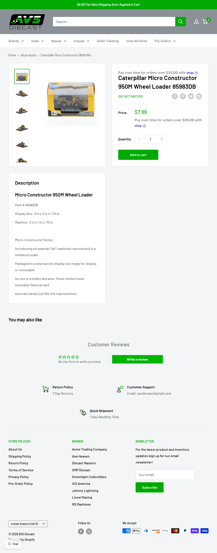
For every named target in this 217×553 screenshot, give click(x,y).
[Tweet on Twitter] (191, 96)
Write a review (137, 359)
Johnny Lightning (85, 490)
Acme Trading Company (89, 449)
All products (28, 55)
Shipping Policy (19, 456)
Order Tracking (108, 41)
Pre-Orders (162, 41)
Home (12, 55)
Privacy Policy (18, 477)
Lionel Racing (82, 497)
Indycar (79, 41)
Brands (13, 41)
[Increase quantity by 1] (161, 139)
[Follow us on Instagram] (89, 531)
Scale (35, 41)
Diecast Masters (130, 96)
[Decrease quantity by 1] (139, 139)
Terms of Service (20, 470)
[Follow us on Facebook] (81, 531)
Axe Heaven (81, 456)
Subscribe (149, 487)
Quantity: (125, 139)
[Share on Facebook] (175, 96)
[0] (205, 21)
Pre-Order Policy (20, 483)
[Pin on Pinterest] (183, 96)
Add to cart (138, 155)
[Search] (180, 21)
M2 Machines (81, 504)
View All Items (136, 41)
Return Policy (18, 463)
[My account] (196, 21)
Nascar (56, 41)
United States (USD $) (24, 523)
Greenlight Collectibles (89, 477)
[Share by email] (199, 96)
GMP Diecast (81, 470)
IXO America (81, 483)
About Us (15, 449)
